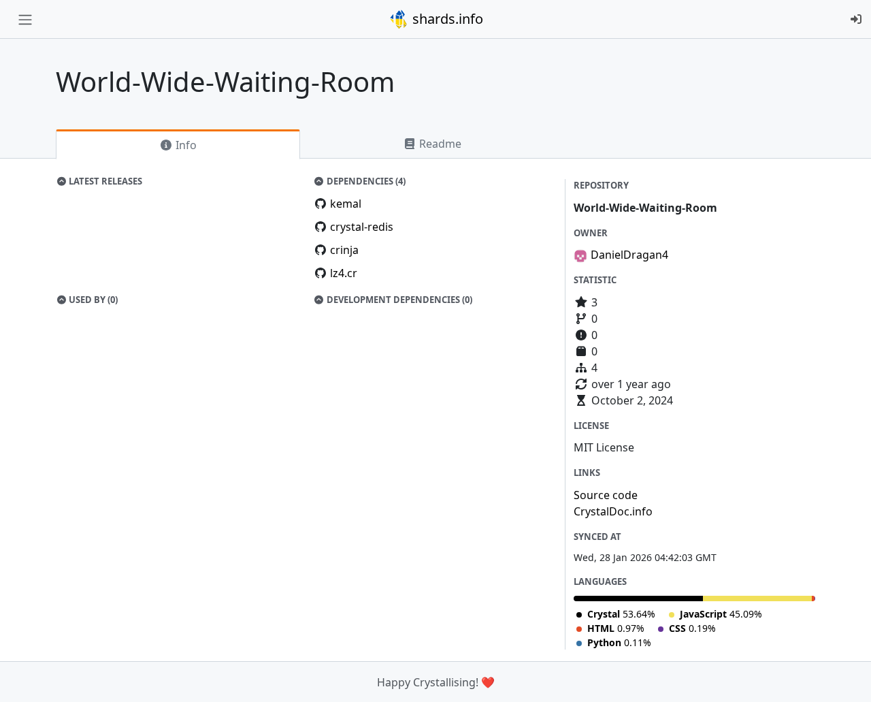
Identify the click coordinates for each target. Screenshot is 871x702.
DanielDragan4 (629, 254)
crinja (344, 249)
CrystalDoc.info (613, 511)
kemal (345, 203)
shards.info (446, 19)
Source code (606, 495)
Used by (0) (92, 299)
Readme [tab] (438, 143)
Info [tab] (185, 145)
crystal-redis (361, 226)
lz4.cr (343, 273)
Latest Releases (104, 181)
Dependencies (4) (365, 181)
